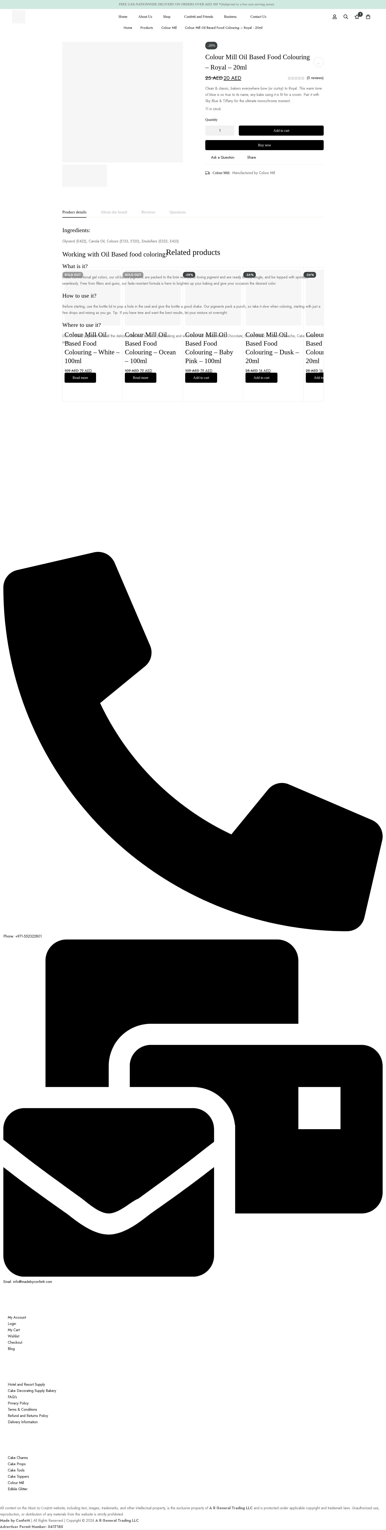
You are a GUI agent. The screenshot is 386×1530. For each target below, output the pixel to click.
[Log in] (334, 16)
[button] (201, 378)
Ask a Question (222, 157)
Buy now (264, 145)
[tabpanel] (193, 286)
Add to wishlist (319, 62)
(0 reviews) (315, 77)
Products (147, 27)
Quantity (211, 120)
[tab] (74, 212)
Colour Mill (169, 27)
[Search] (345, 16)
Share (251, 157)
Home (128, 27)
